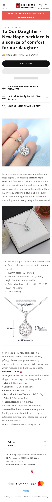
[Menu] (4, 6)
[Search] (46, 6)
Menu (10, 445)
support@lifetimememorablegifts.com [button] (21, 424)
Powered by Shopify (40, 497)
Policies (11, 442)
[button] (26, 71)
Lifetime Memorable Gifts (21, 497)
